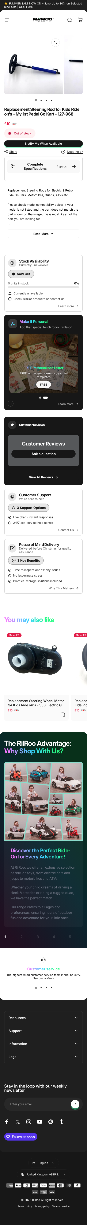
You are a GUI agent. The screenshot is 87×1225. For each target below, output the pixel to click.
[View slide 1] (35, 987)
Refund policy (25, 1206)
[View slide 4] (51, 987)
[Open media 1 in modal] (55, 42)
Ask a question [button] (43, 454)
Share (13, 151)
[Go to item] (35, 100)
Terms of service (60, 1206)
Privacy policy (42, 1206)
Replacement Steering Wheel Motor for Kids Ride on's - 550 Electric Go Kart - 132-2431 (36, 703)
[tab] (40, 398)
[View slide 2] (41, 987)
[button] (43, 363)
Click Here (26, 7)
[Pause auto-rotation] (11, 404)
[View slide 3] (46, 987)
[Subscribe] (75, 1104)
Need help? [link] (75, 151)
